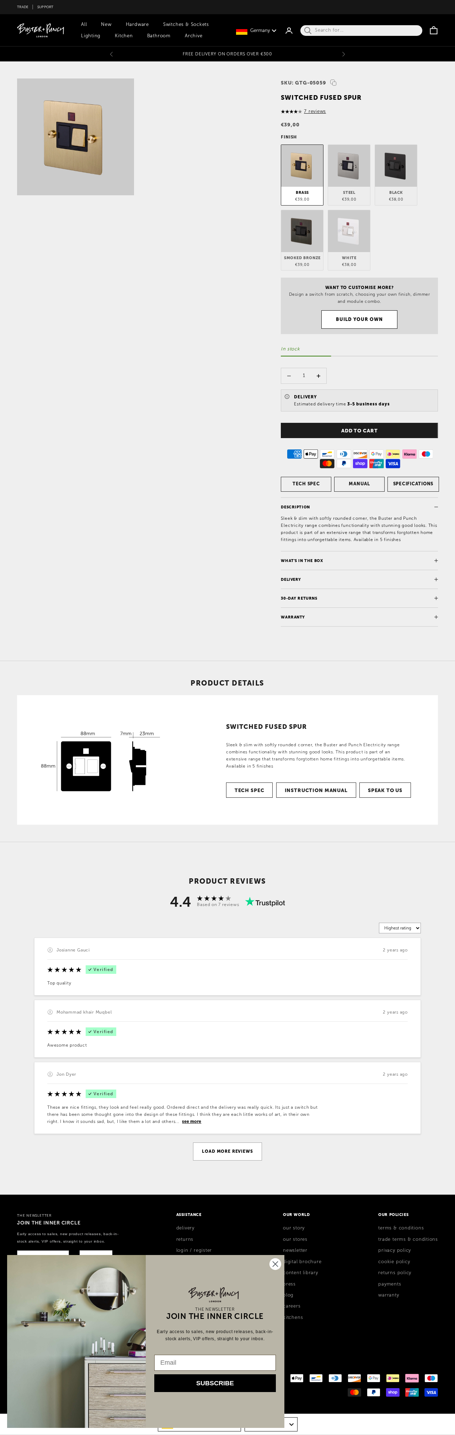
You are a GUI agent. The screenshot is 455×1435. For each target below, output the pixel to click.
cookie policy (394, 1261)
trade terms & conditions (408, 1239)
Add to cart (359, 430)
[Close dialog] (275, 1264)
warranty (388, 1295)
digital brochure (302, 1261)
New (106, 24)
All (84, 24)
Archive (193, 35)
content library (300, 1272)
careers (291, 1306)
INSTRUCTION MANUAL (316, 790)
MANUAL (359, 483)
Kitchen (124, 35)
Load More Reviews (227, 1151)
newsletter (295, 1250)
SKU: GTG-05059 (303, 83)
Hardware (137, 24)
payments (389, 1284)
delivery (185, 1228)
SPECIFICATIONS (413, 483)
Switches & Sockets (186, 24)
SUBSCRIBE (215, 1383)
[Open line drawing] (101, 760)
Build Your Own (359, 319)
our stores (295, 1239)
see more (191, 1121)
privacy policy (394, 1250)
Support (45, 7)
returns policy (394, 1272)
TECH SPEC (306, 483)
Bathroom (159, 35)
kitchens (293, 1317)
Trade (22, 7)
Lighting (91, 35)
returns (184, 1239)
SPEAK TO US (385, 790)
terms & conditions (401, 1228)
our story (294, 1228)
